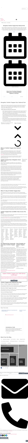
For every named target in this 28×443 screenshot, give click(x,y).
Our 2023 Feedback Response (21, 361)
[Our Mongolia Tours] (14, 320)
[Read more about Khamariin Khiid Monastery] (5, 360)
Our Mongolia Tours (10, 327)
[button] (16, 19)
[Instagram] (20, 8)
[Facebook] (18, 8)
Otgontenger (2, 154)
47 (5, 367)
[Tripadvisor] (17, 8)
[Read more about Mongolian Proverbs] (9, 349)
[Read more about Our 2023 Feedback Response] (23, 356)
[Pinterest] (20, 9)
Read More (3, 350)
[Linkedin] (18, 9)
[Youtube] (17, 9)
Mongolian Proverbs (5, 349)
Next (7, 367)
